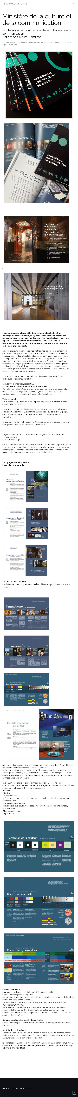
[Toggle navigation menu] (73, 4)
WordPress (28, 1088)
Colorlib (13, 1088)
